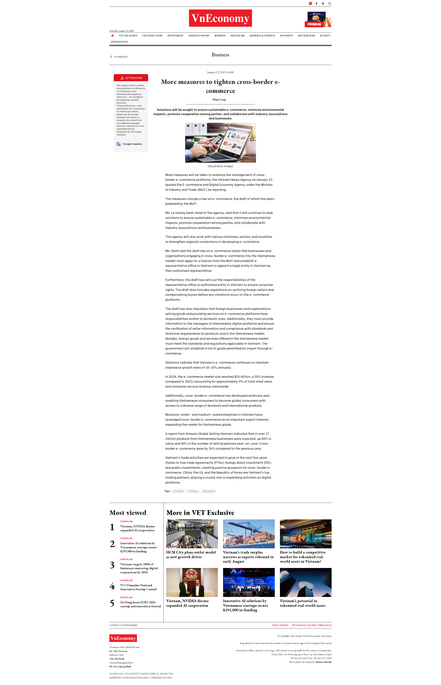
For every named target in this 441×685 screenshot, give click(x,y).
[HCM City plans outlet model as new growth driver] (192, 533)
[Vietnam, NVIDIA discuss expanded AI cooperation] (192, 582)
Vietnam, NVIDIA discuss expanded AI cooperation (137, 528)
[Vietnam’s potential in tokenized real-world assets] (306, 582)
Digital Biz (237, 35)
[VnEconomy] (310, 3)
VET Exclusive (128, 35)
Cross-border (178, 491)
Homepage (120, 56)
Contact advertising (123, 625)
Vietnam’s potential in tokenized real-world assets (302, 603)
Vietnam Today (152, 35)
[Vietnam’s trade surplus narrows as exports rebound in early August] (249, 533)
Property (286, 35)
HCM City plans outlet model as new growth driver (191, 554)
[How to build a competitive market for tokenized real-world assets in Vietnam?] (306, 533)
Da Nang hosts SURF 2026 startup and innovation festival (140, 604)
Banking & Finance (262, 35)
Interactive (119, 41)
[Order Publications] (318, 19)
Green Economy (199, 35)
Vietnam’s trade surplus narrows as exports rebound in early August (248, 557)
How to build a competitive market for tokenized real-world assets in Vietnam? (303, 557)
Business (219, 35)
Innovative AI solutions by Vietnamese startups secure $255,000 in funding (138, 547)
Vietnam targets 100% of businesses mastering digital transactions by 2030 (139, 568)
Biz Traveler (306, 35)
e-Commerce (193, 491)
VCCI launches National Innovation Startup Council (138, 587)
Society (325, 35)
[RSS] (323, 3)
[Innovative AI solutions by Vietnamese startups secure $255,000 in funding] (249, 582)
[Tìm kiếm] (330, 3)
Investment (175, 35)
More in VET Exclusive (200, 512)
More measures (209, 491)
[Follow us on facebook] (316, 3)
